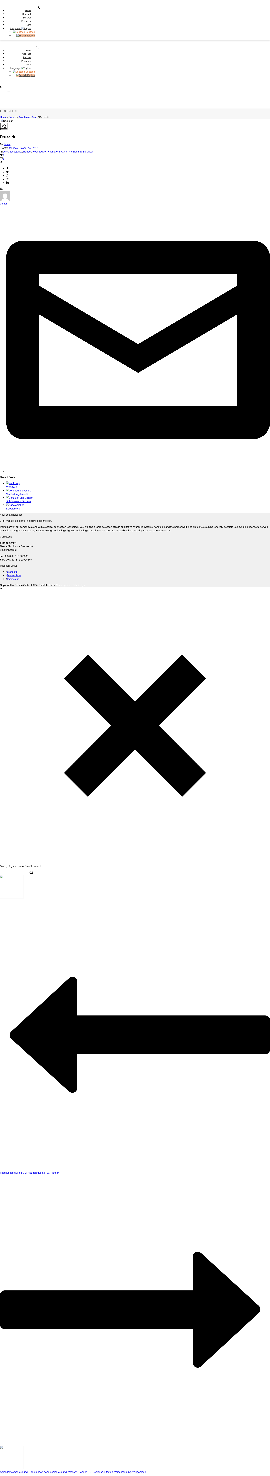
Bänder (27, 151)
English (31, 35)
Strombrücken (85, 151)
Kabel (64, 151)
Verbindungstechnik (17, 494)
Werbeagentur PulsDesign (70, 585)
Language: (15, 28)
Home (3, 117)
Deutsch (30, 32)
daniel (7, 144)
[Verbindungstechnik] (18, 490)
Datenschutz (14, 575)
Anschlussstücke (28, 117)
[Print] (1, 189)
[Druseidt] (0, 121)
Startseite (12, 572)
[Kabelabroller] (15, 505)
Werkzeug (12, 487)
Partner (13, 117)
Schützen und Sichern (18, 501)
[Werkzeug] (13, 483)
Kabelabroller (13, 508)
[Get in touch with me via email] (138, 471)
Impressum (13, 579)
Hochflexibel (39, 151)
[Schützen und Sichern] (19, 497)
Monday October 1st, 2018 (23, 148)
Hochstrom (54, 151)
